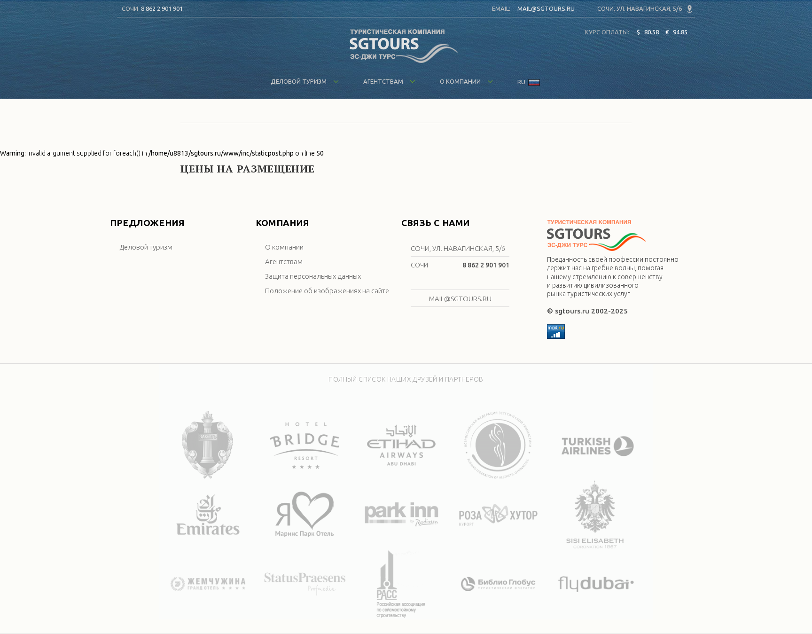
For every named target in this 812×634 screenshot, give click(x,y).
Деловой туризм (299, 81)
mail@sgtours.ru (546, 8)
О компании (461, 81)
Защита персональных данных (313, 276)
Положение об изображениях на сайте (327, 291)
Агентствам (384, 81)
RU (522, 81)
